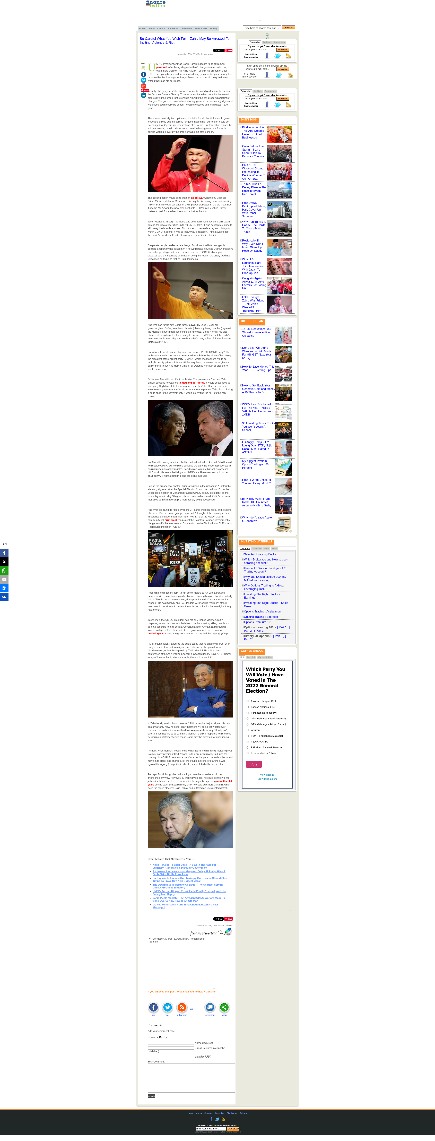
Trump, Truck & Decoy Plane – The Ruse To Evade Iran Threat (254, 189)
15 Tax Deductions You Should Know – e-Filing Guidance (256, 332)
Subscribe (255, 42)
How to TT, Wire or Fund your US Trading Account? (265, 570)
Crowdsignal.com (267, 778)
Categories (279, 42)
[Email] (4, 579)
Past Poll (251, 657)
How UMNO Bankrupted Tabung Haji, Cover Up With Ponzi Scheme (254, 209)
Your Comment (156, 1061)
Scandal (153, 941)
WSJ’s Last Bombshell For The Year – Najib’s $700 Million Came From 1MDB (257, 409)
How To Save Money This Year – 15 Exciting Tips (258, 368)
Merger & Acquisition (176, 938)
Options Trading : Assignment (262, 611)
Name (198, 1042)
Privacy (213, 28)
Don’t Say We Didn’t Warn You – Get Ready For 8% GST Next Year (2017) (256, 353)
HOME (142, 28)
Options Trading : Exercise (261, 616)
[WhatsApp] (4, 570)
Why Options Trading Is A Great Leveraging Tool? (264, 587)
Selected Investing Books (260, 554)
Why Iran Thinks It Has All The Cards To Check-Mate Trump (254, 227)
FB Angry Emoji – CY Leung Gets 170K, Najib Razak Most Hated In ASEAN (257, 447)
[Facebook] (4, 553)
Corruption (158, 938)
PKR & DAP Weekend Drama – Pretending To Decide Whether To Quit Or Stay (254, 171)
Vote (253, 764)
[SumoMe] (4, 597)
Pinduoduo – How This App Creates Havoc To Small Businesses (253, 132)
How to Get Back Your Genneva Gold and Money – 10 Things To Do (258, 389)
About (151, 28)
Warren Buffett (265, 657)
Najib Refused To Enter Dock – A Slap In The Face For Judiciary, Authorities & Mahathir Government (184, 866)
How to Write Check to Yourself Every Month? (256, 481)
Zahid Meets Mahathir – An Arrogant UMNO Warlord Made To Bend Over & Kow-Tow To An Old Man (189, 899)
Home (191, 1113)
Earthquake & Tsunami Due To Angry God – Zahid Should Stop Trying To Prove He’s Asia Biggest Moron (190, 879)
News (274, 548)
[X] (4, 561)
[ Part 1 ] (282, 627)
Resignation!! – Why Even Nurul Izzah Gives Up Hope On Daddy (252, 245)
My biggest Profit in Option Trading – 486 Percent (255, 464)
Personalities (197, 938)
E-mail (198, 1048)
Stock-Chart (200, 28)
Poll (242, 657)
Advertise (173, 28)
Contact (161, 28)
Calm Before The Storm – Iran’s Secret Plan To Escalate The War (253, 151)
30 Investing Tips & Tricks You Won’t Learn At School (258, 427)
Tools (266, 548)
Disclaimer (186, 28)
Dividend (257, 548)
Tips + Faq (245, 548)
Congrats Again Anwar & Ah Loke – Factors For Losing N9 (254, 283)
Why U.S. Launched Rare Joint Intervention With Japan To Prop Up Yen (253, 266)
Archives (267, 42)
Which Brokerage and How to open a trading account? (266, 561)
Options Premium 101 (258, 622)
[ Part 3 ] (259, 630)
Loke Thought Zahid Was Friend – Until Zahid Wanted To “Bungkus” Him (253, 304)
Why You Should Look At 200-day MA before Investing (265, 578)
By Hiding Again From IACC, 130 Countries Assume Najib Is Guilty (256, 502)
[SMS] (4, 588)
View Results (267, 774)
